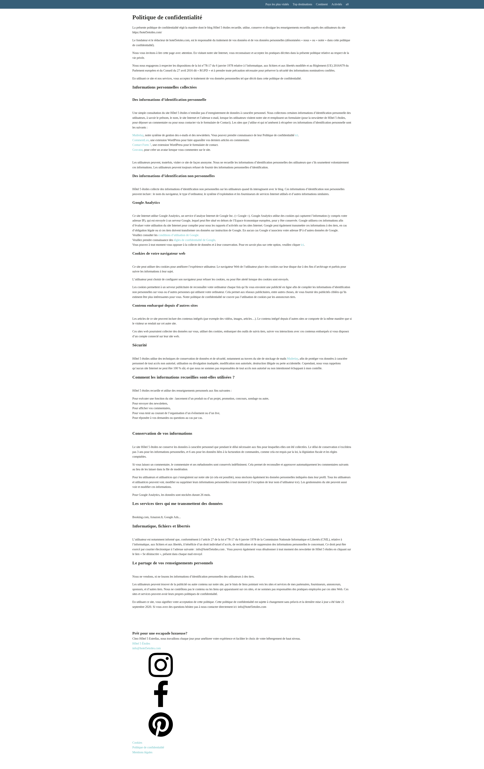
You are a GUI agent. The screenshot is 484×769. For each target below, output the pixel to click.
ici (296, 135)
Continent (322, 4)
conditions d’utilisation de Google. (178, 235)
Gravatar (137, 149)
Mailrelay (137, 135)
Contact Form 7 (141, 144)
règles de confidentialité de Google (194, 240)
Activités (336, 4)
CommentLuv (140, 140)
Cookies (137, 742)
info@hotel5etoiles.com (146, 648)
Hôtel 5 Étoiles (141, 643)
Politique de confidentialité (148, 747)
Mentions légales (142, 752)
